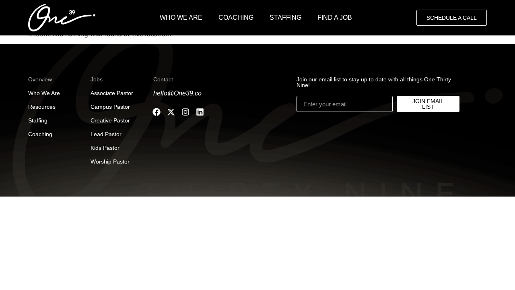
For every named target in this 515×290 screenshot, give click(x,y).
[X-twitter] (171, 112)
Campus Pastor (110, 107)
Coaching (40, 134)
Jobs (97, 79)
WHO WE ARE (181, 17)
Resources (42, 107)
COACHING (235, 17)
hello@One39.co (177, 93)
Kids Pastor (105, 148)
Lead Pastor (106, 134)
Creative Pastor (110, 120)
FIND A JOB (334, 17)
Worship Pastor (110, 161)
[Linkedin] (200, 112)
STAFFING (285, 17)
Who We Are (44, 93)
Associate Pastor (112, 93)
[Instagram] (185, 112)
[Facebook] (156, 112)
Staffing (37, 120)
